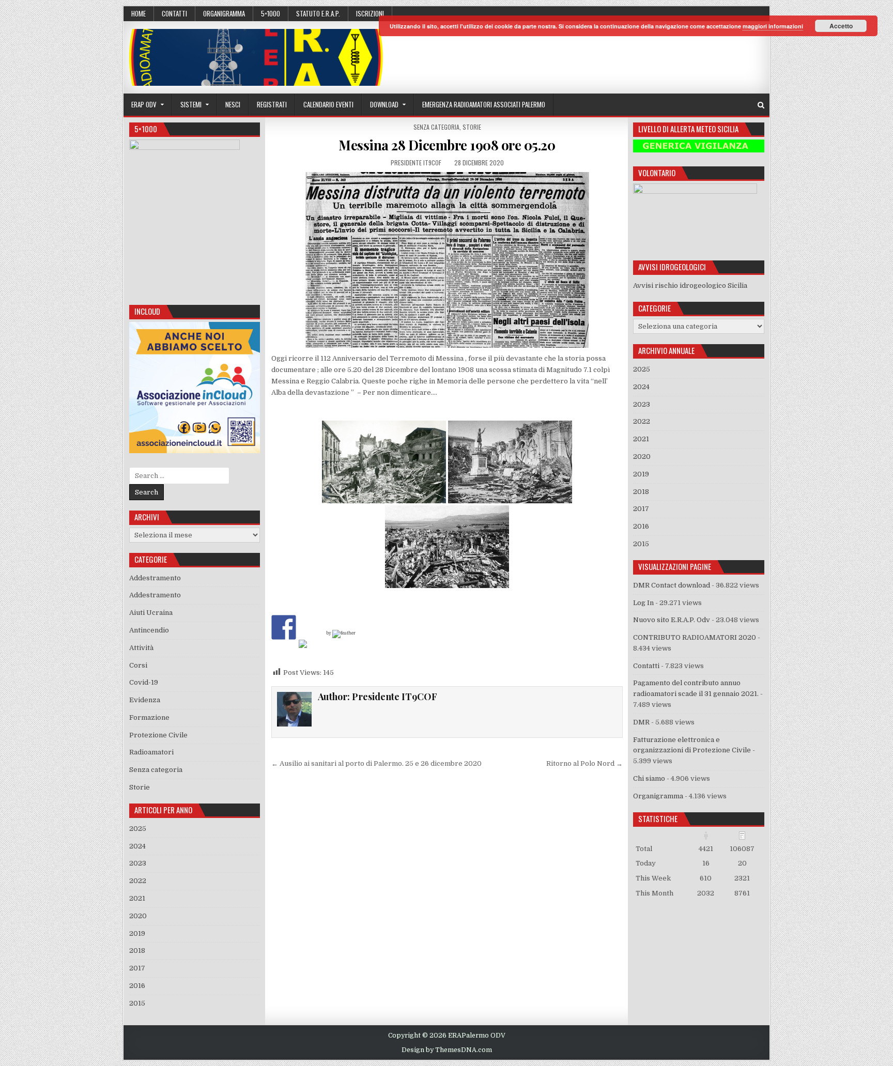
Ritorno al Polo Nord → (584, 763)
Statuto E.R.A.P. (318, 13)
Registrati (272, 104)
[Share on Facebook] (283, 627)
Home (138, 13)
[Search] (761, 105)
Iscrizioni (370, 13)
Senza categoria (436, 126)
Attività (141, 648)
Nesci (232, 104)
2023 (137, 863)
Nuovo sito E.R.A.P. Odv (671, 620)
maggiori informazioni (773, 26)
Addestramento (155, 578)
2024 (137, 846)
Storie (472, 126)
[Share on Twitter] (311, 652)
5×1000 (270, 13)
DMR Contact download (671, 585)
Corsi (138, 665)
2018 (137, 950)
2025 (137, 828)
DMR (641, 722)
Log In (643, 603)
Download (384, 104)
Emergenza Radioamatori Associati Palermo (483, 104)
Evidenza (144, 700)
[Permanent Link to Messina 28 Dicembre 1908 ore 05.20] (447, 260)
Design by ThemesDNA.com (447, 1050)
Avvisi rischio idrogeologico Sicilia (690, 285)
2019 (137, 933)
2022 (137, 881)
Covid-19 (143, 682)
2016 (137, 986)
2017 (137, 968)
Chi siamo (649, 778)
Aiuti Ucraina (151, 612)
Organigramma (224, 13)
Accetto (841, 25)
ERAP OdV (144, 104)
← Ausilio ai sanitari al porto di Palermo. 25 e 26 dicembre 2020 (376, 763)
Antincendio (149, 630)
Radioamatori (151, 752)
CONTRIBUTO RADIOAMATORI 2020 (694, 637)
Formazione (149, 717)
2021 (137, 898)
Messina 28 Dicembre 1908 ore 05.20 (446, 145)
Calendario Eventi (328, 104)
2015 (137, 1003)
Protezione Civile (158, 735)
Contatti (174, 13)
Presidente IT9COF (416, 162)
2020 (138, 916)
